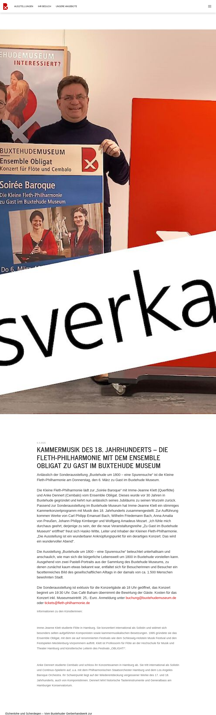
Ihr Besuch (44, 6)
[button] (209, 6)
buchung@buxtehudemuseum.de (151, 598)
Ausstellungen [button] (23, 6)
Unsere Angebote (66, 6)
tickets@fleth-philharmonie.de (67, 603)
